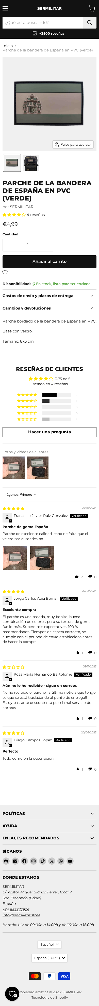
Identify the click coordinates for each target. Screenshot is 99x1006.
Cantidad (10, 234)
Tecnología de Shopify (49, 997)
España (47, 958)
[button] (12, 162)
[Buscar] (89, 23)
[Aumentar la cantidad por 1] (47, 245)
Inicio (8, 46)
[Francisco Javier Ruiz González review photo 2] (42, 558)
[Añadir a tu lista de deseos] (49, 272)
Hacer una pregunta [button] (49, 432)
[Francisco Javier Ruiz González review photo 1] (15, 558)
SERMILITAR (22, 206)
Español (47, 944)
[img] (13, 508)
